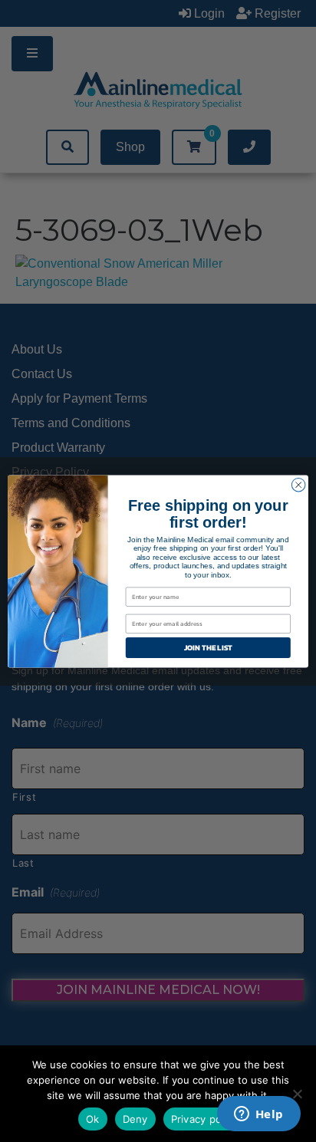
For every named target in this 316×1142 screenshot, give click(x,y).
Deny (135, 1119)
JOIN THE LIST (208, 647)
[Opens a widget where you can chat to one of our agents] (258, 1115)
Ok (93, 1119)
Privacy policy (205, 1119)
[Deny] (296, 1093)
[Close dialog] (298, 485)
